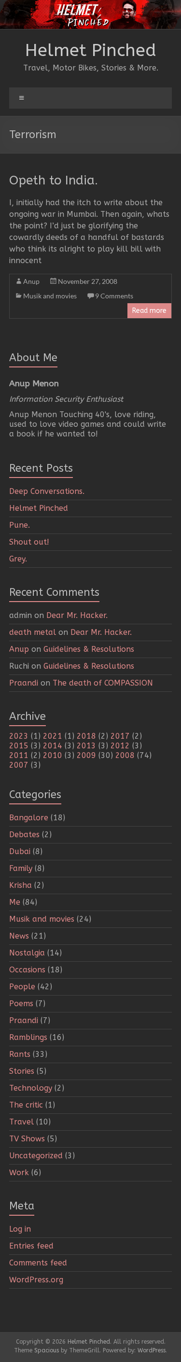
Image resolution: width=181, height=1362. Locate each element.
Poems (21, 1003)
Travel (21, 1121)
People (22, 986)
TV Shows (27, 1138)
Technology (30, 1088)
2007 (18, 765)
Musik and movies (50, 296)
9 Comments (114, 296)
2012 (120, 745)
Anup (31, 281)
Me (14, 902)
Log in (20, 1229)
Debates (24, 834)
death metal (32, 632)
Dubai (19, 851)
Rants (19, 1054)
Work (19, 1172)
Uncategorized (36, 1155)
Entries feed (31, 1245)
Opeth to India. (53, 180)
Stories (21, 1071)
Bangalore (28, 817)
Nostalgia (27, 952)
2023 (18, 736)
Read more (149, 311)
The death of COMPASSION (103, 683)
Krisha (20, 885)
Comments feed (38, 1262)
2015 (18, 745)
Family (20, 868)
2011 (18, 755)
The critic (26, 1104)
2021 (52, 736)
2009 (86, 755)
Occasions (27, 969)
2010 (52, 755)
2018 (86, 736)
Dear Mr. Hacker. (77, 615)
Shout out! (29, 542)
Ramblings (28, 1037)
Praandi (23, 683)
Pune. (19, 525)
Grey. (18, 558)
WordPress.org (36, 1279)
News (19, 936)
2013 (86, 745)
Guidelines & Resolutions (88, 649)
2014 (52, 745)
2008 (125, 755)
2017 (120, 736)
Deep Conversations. (46, 491)
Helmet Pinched (90, 50)
